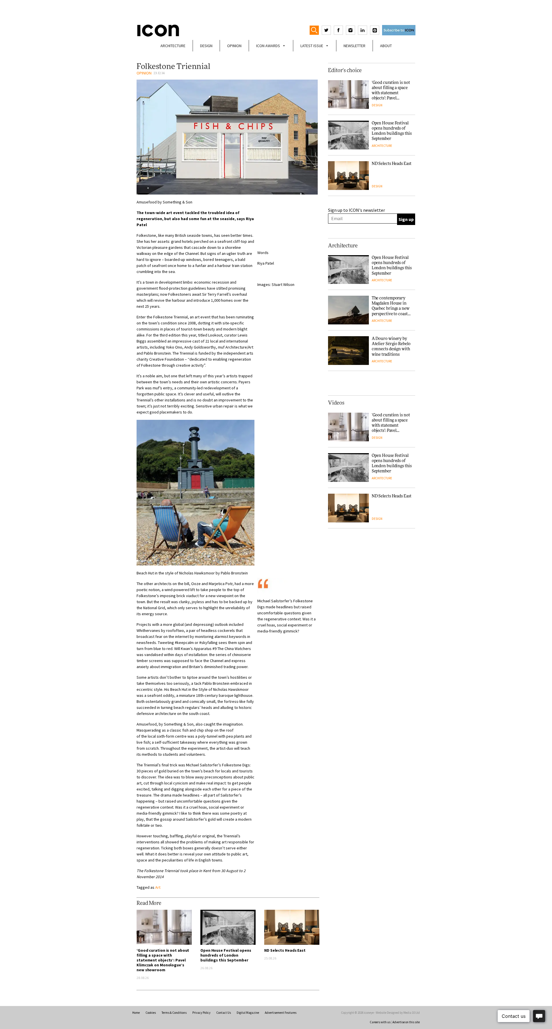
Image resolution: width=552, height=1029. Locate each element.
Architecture (172, 45)
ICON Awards (268, 45)
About (386, 45)
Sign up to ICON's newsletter (356, 210)
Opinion (234, 45)
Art (157, 887)
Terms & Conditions (174, 1013)
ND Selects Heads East (285, 950)
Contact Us (223, 1013)
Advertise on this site (406, 1022)
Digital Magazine (248, 1013)
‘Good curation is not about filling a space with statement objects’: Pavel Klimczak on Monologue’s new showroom (163, 960)
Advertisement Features (280, 1013)
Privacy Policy (201, 1013)
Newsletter (354, 45)
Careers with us (380, 1022)
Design (206, 45)
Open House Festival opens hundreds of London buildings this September (225, 955)
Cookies (150, 1013)
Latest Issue (311, 45)
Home (136, 1013)
